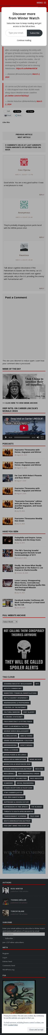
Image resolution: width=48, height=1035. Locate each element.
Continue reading (24, 40)
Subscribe (34, 33)
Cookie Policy (13, 1025)
